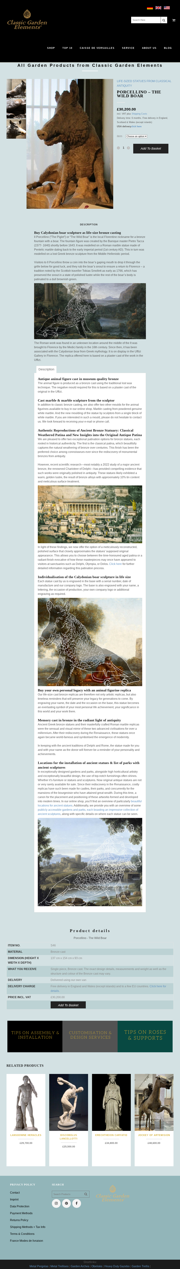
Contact (15, 1192)
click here (136, 126)
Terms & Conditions (22, 1233)
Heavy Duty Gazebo (117, 1266)
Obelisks (96, 1266)
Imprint (14, 1199)
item (119, 136)
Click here (115, 563)
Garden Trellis (140, 1266)
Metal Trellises (59, 1266)
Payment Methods (21, 1213)
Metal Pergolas (39, 1266)
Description (89, 224)
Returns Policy (19, 1220)
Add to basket (151, 148)
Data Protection (19, 1206)
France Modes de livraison (26, 1240)
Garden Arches (80, 1266)
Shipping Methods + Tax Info (27, 1226)
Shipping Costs (139, 113)
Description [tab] (46, 369)
